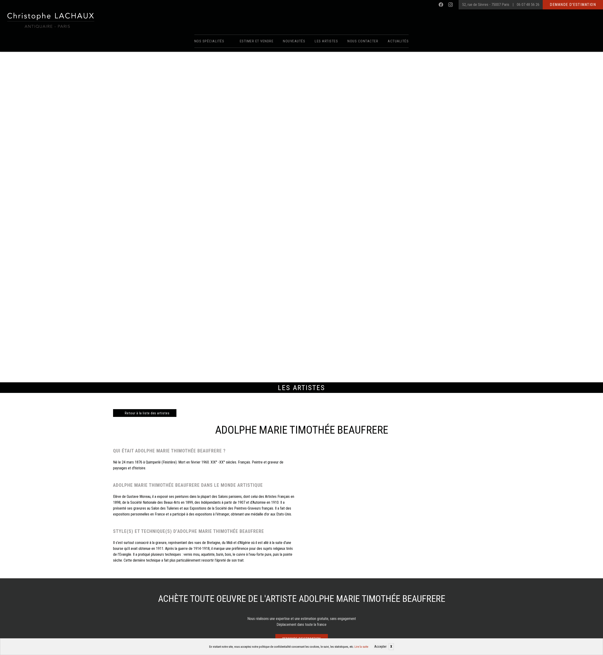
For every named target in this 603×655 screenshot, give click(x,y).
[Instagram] (450, 4)
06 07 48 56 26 (528, 4)
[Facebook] (441, 4)
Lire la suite (361, 646)
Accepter (380, 646)
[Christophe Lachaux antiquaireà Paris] (50, 20)
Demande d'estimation (573, 4)
